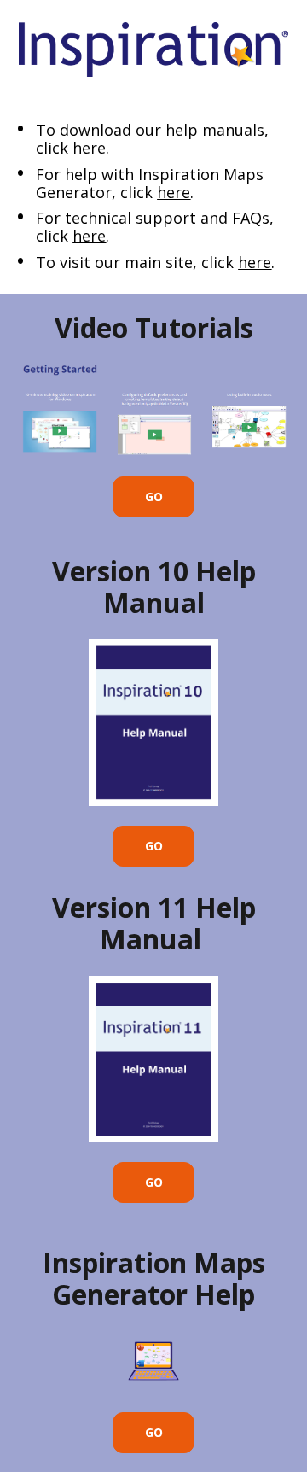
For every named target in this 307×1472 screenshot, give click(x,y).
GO (154, 496)
